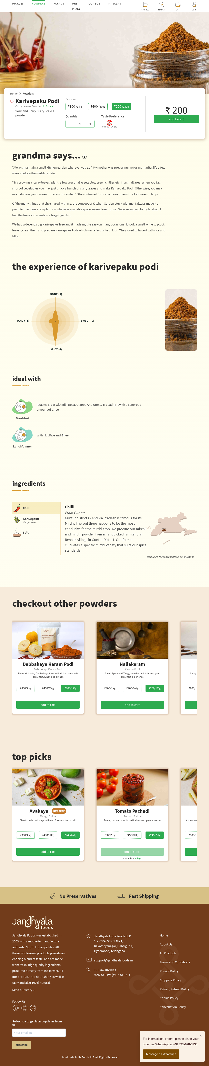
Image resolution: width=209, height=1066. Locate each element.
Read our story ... (23, 990)
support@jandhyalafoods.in (113, 960)
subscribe (22, 1045)
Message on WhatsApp (161, 1054)
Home (14, 93)
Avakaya (47, 811)
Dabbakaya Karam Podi (48, 664)
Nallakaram (132, 664)
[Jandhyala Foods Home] (32, 928)
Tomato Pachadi (132, 811)
